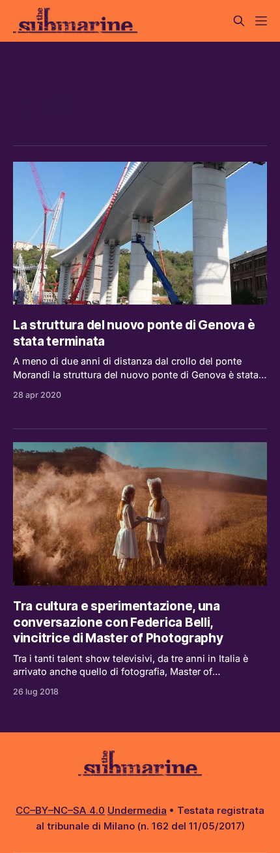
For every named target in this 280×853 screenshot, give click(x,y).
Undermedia (137, 810)
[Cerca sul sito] (239, 20)
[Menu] (261, 20)
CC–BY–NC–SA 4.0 (60, 810)
